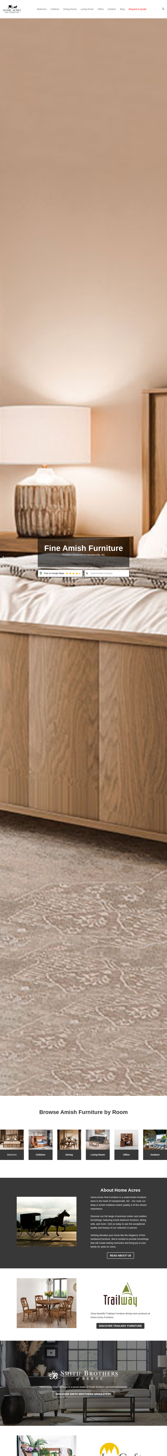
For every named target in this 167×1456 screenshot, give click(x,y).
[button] (77, 1094)
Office (101, 9)
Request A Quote (137, 9)
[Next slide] (164, 557)
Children (54, 9)
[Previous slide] (3, 557)
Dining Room (70, 9)
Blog (122, 9)
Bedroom (42, 9)
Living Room (87, 9)
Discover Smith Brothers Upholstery (83, 1394)
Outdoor (112, 9)
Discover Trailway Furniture (120, 1325)
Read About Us (120, 1255)
